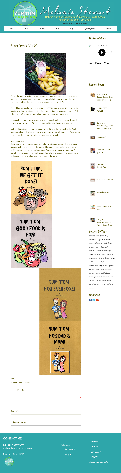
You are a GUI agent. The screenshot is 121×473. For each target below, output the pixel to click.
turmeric (110, 280)
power (91, 277)
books (27, 382)
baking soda (98, 243)
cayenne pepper (94, 247)
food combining (104, 258)
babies (91, 243)
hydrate (111, 266)
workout (91, 288)
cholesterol (104, 247)
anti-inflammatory (102, 236)
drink (103, 254)
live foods (92, 269)
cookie (91, 254)
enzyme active (93, 258)
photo (21, 382)
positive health (105, 273)
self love (91, 280)
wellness (110, 284)
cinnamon (92, 251)
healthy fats (102, 262)
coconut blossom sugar (104, 251)
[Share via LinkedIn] (23, 390)
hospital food (103, 266)
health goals (93, 262)
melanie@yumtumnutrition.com (17, 448)
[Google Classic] (97, 300)
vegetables (92, 284)
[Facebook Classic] (90, 300)
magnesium (100, 269)
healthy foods (93, 266)
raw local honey (108, 277)
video (98, 284)
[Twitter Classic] (94, 300)
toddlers (98, 280)
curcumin (98, 254)
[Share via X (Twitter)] (17, 390)
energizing (110, 254)
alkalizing (92, 236)
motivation (108, 269)
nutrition (14, 382)
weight (104, 284)
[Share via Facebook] (12, 390)
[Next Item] (111, 52)
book (105, 243)
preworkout (98, 277)
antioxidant (92, 239)
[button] (71, 28)
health (113, 258)
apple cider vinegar (104, 239)
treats (104, 280)
